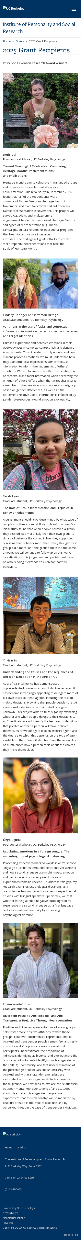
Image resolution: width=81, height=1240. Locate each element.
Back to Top (71, 1234)
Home (7, 41)
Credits (21, 1147)
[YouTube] (6, 1141)
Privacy (8, 1222)
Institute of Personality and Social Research (39, 28)
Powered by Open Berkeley (19, 1208)
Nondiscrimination (14, 1218)
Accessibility (11, 1213)
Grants (20, 41)
